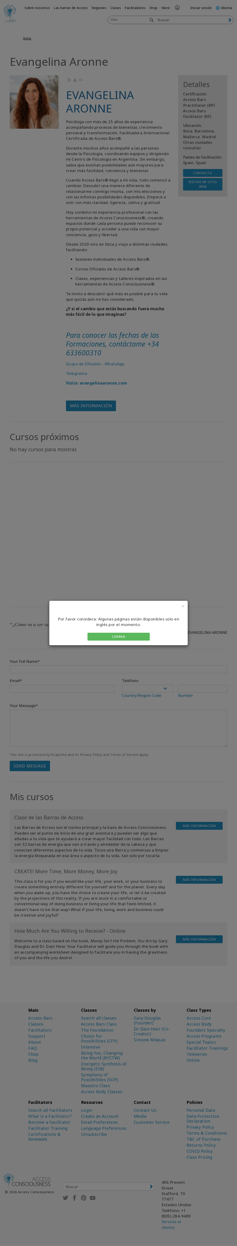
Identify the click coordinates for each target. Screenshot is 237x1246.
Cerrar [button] (118, 636)
